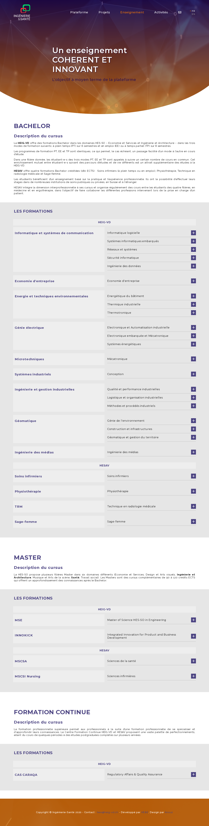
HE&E (144, 812)
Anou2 (169, 812)
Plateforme (79, 12)
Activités (161, 12)
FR (193, 11)
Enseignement (132, 12)
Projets (104, 12)
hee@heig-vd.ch (107, 812)
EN (193, 14)
